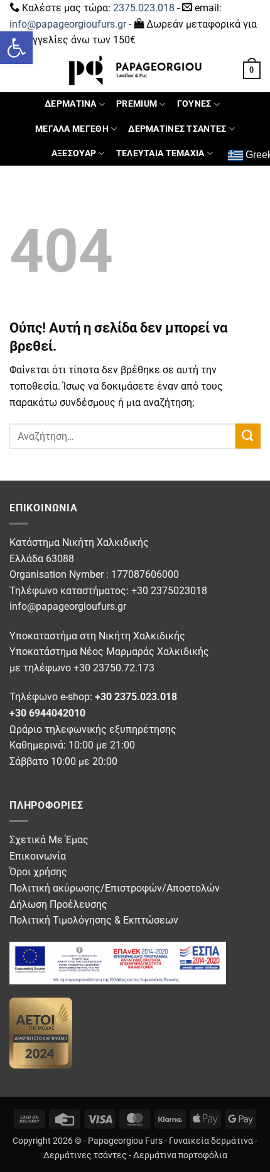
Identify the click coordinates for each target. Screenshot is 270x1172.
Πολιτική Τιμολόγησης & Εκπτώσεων (93, 920)
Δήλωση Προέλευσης (58, 904)
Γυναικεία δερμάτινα (211, 1141)
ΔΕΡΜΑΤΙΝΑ (71, 104)
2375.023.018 (144, 8)
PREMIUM (136, 104)
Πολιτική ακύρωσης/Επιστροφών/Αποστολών (114, 888)
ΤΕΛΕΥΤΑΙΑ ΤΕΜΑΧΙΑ (160, 153)
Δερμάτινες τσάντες (85, 1155)
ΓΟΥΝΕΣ (194, 104)
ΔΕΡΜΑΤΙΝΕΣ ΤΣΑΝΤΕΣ (177, 129)
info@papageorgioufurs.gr (67, 24)
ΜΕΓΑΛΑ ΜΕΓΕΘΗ (72, 129)
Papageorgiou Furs (125, 1141)
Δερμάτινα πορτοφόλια (180, 1155)
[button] (16, 47)
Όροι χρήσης (38, 872)
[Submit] (248, 436)
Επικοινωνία (37, 856)
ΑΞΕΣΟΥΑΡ (73, 153)
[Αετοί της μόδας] (40, 1032)
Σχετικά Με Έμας (49, 840)
